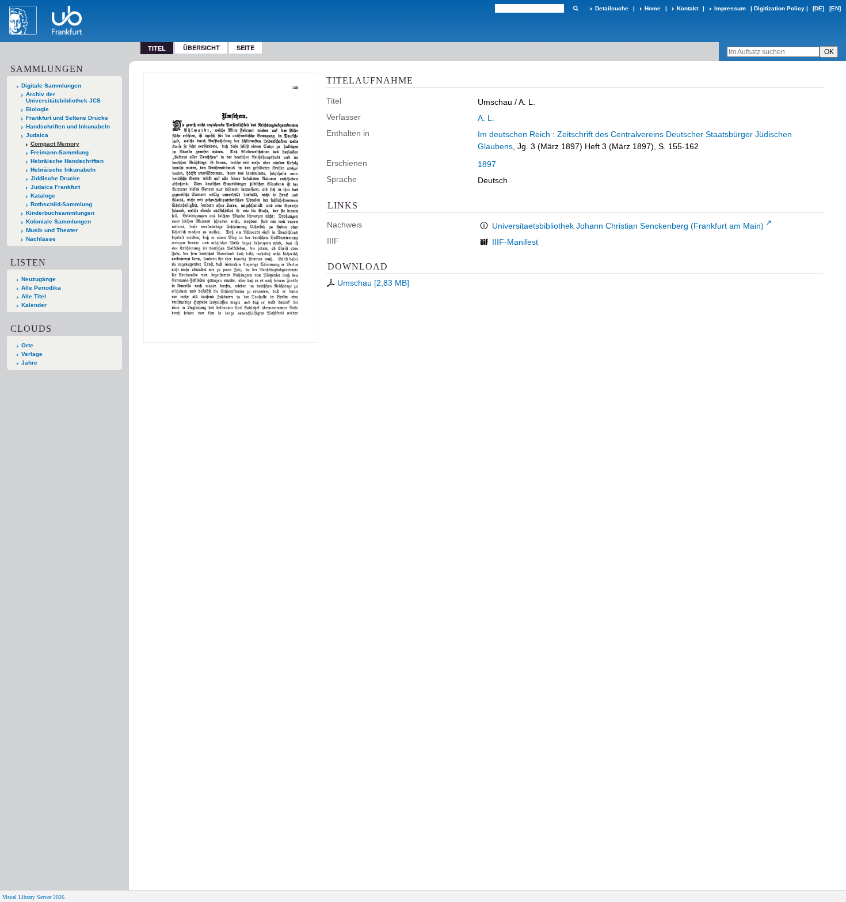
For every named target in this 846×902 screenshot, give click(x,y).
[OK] (575, 8)
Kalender (34, 305)
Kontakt (687, 8)
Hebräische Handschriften (67, 161)
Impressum (730, 8)
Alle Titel (33, 296)
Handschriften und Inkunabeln (68, 126)
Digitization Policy (779, 8)
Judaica (37, 135)
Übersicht (201, 47)
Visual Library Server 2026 (33, 897)
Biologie (37, 109)
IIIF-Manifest (515, 242)
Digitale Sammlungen (51, 85)
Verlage (32, 354)
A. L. (486, 118)
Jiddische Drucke (55, 178)
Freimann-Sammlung (60, 152)
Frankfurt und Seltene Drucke (67, 118)
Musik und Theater (52, 230)
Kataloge (43, 195)
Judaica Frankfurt (55, 187)
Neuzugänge (38, 279)
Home (653, 8)
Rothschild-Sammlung (61, 204)
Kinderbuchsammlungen (60, 213)
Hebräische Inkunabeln (63, 169)
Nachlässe (41, 239)
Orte (27, 345)
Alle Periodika (41, 288)
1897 (487, 164)
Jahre (29, 362)
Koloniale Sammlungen (58, 221)
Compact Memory (55, 144)
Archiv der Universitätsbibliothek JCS (63, 97)
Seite (245, 47)
